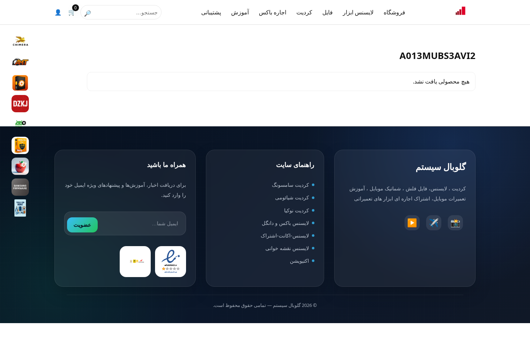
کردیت (304, 12)
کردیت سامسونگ (290, 184)
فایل (327, 12)
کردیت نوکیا (296, 210)
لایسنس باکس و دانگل (285, 222)
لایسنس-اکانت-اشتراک (285, 235)
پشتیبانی (211, 12)
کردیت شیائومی (292, 197)
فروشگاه (394, 12)
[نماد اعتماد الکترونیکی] (170, 261)
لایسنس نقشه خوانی (287, 248)
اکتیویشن (299, 260)
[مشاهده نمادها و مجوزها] (135, 261)
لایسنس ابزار (358, 12)
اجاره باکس (272, 12)
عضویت (82, 225)
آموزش (240, 12)
